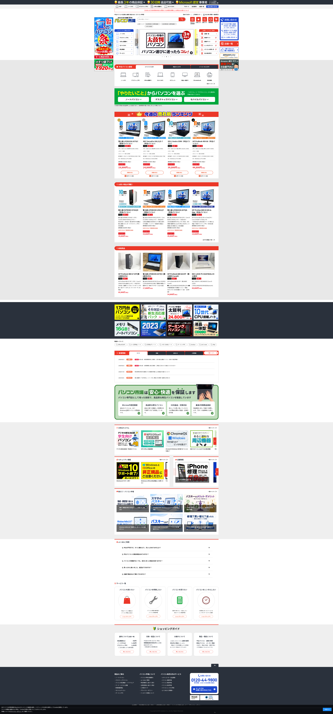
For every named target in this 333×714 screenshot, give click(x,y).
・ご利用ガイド (144, 688)
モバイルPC (171, 6)
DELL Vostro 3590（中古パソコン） (179, 142)
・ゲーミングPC (118, 693)
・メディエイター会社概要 (168, 677)
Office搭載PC (158, 6)
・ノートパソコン (119, 677)
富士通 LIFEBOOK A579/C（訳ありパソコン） (128, 142)
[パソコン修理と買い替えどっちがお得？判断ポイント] (200, 523)
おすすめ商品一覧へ (208, 240)
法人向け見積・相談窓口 (212, 14)
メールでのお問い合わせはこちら (203, 689)
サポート (186, 6)
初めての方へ (186, 14)
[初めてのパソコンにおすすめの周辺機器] (201, 438)
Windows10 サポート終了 (123, 481)
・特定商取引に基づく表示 (147, 682)
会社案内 (194, 6)
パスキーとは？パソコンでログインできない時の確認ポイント (166, 528)
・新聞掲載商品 (118, 688)
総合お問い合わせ (212, 6)
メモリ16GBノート (167, 344)
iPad (214, 344)
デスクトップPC (143, 6)
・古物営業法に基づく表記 (147, 685)
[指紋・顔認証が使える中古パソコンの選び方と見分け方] (133, 503)
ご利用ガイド (196, 14)
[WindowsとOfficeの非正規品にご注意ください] (152, 470)
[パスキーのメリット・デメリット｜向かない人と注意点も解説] (200, 503)
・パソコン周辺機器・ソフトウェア (124, 682)
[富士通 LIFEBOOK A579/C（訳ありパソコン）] (129, 129)
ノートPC (130, 6)
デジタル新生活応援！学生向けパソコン (127, 449)
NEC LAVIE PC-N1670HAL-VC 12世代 (203, 275)
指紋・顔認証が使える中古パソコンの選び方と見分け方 (132, 508)
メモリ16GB (149, 26)
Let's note (204, 344)
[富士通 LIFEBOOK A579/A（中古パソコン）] (178, 198)
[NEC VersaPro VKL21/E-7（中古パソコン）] (154, 129)
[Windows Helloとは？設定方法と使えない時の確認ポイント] (133, 523)
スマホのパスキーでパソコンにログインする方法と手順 (166, 508)
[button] (136, 42)
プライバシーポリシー (16, 711)
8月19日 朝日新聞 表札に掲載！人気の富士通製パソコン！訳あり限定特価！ (158, 359)
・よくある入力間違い (167, 690)
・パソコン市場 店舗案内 (146, 677)
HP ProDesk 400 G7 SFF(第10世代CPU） (128, 275)
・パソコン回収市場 (166, 685)
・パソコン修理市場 (166, 682)
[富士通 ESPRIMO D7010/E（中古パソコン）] (129, 198)
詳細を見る (130, 172)
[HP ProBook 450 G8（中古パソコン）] (204, 129)
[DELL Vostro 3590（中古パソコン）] (179, 129)
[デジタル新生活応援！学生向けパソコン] (128, 438)
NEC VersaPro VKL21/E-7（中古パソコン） (153, 142)
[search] (182, 19)
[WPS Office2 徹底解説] (152, 438)
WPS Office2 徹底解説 (147, 449)
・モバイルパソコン (119, 690)
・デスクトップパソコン (121, 680)
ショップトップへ (126, 616)
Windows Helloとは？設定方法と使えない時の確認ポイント (132, 528)
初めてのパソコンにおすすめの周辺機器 (200, 449)
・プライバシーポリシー (146, 690)
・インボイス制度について (147, 693)
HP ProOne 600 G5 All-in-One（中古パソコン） (202, 211)
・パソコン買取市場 (166, 680)
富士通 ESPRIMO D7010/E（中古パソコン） (128, 211)
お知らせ (175, 353)
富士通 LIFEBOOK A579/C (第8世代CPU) (154, 275)
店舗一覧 (201, 6)
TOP (120, 6)
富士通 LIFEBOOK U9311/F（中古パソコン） (153, 211)
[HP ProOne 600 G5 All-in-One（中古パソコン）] (203, 198)
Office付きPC (121, 344)
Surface (193, 344)
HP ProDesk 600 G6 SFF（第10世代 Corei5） (178, 275)
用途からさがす (177, 67)
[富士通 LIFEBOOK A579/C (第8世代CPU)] (154, 262)
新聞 (157, 353)
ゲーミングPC (181, 344)
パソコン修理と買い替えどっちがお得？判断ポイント (200, 528)
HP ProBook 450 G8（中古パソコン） (204, 142)
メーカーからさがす (204, 67)
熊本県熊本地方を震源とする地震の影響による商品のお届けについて (152, 372)
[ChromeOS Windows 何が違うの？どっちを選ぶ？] (177, 438)
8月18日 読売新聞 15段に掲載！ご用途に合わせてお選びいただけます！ (157, 365)
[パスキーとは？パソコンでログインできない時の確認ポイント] (166, 523)
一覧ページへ (209, 84)
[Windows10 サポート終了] (128, 470)
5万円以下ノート (151, 344)
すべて (138, 353)
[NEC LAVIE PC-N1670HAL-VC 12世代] (203, 262)
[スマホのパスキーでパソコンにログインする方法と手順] (166, 503)
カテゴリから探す (149, 67)
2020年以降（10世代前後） (152, 24)
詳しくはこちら (127, 651)
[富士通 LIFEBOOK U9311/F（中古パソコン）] (154, 198)
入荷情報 (194, 353)
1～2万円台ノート (136, 344)
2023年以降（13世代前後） (168, 24)
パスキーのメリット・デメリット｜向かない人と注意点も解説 (200, 508)
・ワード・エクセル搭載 (121, 685)
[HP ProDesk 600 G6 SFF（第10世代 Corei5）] (178, 262)
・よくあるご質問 (144, 680)
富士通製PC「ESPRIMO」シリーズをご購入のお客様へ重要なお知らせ (152, 378)
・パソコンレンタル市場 (167, 688)
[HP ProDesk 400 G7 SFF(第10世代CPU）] (129, 262)
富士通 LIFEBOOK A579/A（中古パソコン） (177, 211)
